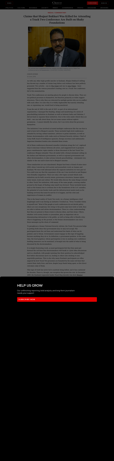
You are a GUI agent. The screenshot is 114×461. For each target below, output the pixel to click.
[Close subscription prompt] (112, 280)
